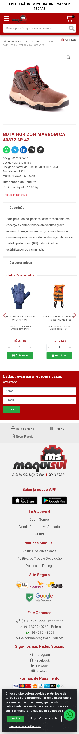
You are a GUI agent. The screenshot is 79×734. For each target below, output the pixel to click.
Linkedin (42, 666)
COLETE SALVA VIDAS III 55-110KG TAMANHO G (59, 318)
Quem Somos (39, 519)
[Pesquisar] (72, 28)
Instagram (42, 655)
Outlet (39, 534)
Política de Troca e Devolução (39, 558)
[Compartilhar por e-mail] (31, 149)
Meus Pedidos (24, 428)
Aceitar (15, 718)
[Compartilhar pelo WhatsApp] (6, 149)
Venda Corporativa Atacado (39, 527)
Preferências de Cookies (25, 726)
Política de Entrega (39, 566)
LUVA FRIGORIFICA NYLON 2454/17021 (20, 318)
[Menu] (6, 18)
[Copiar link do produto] (40, 149)
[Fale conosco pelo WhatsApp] (69, 715)
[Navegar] (5, 315)
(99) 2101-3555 (42, 632)
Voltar (70, 40)
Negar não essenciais (44, 718)
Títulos (59, 428)
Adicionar (21, 355)
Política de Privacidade (39, 551)
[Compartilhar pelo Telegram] (15, 149)
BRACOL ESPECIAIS (24, 175)
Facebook (42, 660)
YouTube (42, 671)
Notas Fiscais (24, 436)
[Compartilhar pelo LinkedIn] (23, 149)
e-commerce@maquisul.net (42, 638)
